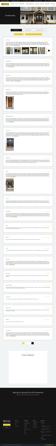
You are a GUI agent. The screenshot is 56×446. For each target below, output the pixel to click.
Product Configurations (30, 3)
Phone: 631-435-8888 (5, 0)
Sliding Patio (35, 424)
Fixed (25, 427)
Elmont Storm (35, 426)
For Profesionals (6, 424)
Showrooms (47, 3)
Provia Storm (35, 427)
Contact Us (53, 3)
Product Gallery (21, 3)
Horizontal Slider (26, 423)
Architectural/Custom (27, 429)
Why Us (7, 427)
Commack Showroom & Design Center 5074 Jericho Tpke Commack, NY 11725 (46, 434)
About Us (42, 3)
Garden (25, 433)
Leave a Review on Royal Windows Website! (33, 34)
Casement (25, 424)
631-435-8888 (44, 439)
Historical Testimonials (39, 30)
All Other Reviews (28, 30)
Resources (37, 3)
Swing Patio (35, 423)
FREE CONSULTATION (27, 0)
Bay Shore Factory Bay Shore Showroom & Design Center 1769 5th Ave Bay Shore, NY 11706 (46, 426)
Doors (16, 3)
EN (45, 0)
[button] (49, 51)
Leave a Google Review (19, 34)
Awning (25, 426)
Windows (12, 3)
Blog (15, 424)
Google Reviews (16, 30)
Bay (25, 430)
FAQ (15, 423)
